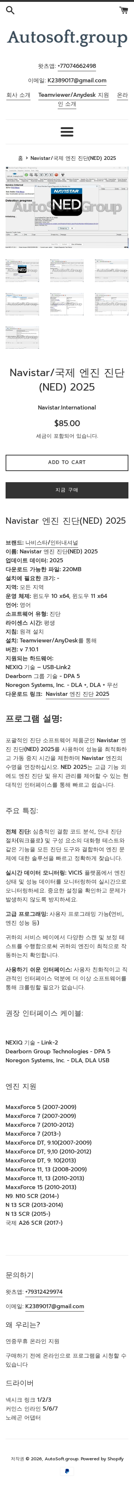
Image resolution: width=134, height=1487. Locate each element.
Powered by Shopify (102, 1458)
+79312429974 (44, 1292)
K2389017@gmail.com (77, 80)
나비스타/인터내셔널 (51, 543)
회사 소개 (18, 95)
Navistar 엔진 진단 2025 (77, 694)
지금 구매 (67, 489)
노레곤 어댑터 (23, 1418)
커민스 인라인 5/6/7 (32, 1409)
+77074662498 (77, 66)
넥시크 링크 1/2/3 (28, 1400)
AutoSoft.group (62, 1458)
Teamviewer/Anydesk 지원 (73, 95)
